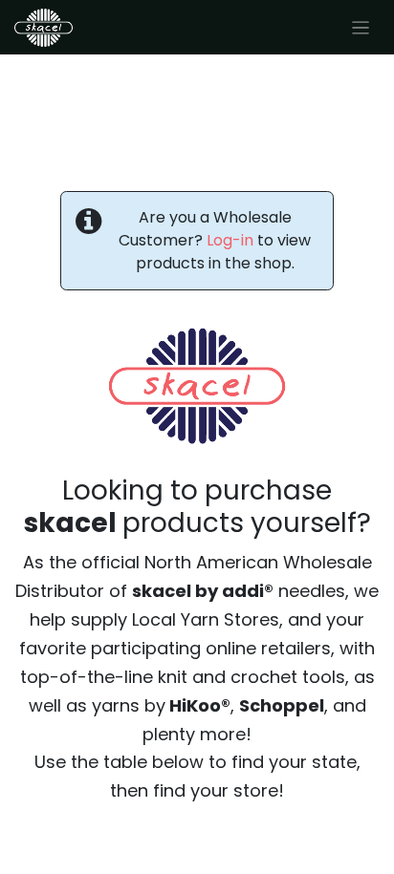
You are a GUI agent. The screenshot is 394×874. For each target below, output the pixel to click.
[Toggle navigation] (361, 27)
